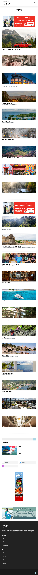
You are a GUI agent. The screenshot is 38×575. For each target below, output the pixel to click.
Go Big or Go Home (6, 337)
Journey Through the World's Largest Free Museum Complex (14, 427)
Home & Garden (5, 542)
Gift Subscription (21, 451)
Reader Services (5, 562)
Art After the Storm (6, 175)
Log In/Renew (20, 453)
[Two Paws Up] (19, 312)
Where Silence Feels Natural (7, 103)
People (4, 544)
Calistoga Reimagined (6, 282)
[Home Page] (6, 1)
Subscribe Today (21, 446)
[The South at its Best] (19, 187)
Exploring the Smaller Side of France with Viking (11, 246)
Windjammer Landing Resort (8, 373)
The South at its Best (6, 194)
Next (37, 208)
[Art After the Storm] (19, 169)
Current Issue (5, 442)
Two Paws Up (4, 319)
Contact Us (4, 563)
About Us (4, 559)
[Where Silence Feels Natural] (19, 96)
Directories (4, 556)
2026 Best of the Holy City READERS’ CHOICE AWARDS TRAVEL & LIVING (16, 67)
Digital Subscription (21, 448)
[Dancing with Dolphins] (19, 78)
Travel (4, 546)
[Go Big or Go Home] (19, 330)
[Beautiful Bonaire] (19, 294)
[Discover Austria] (19, 221)
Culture (4, 538)
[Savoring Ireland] (19, 403)
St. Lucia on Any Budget (7, 391)
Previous (0, 208)
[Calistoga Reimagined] (19, 276)
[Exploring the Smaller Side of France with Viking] (19, 239)
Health (4, 541)
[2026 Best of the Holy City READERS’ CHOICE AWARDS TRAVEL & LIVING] (19, 60)
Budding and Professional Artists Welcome (10, 264)
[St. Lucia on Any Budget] (19, 385)
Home (3, 552)
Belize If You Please (6, 121)
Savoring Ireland (5, 409)
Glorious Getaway (5, 355)
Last (18, 435)
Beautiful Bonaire (5, 300)
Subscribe (4, 555)
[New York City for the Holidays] (19, 133)
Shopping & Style (5, 545)
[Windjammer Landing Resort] (19, 366)
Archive (4, 553)
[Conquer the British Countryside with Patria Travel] (19, 151)
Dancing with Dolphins (6, 85)
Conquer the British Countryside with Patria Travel (12, 157)
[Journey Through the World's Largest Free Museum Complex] (19, 421)
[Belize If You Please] (19, 114)
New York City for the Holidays (8, 139)
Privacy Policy (5, 560)
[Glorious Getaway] (19, 348)
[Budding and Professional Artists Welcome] (19, 258)
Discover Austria (5, 228)
